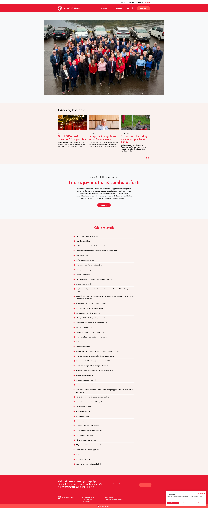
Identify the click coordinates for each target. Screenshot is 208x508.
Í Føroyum (122, 2)
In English (147, 2)
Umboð (130, 8)
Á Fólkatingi (131, 2)
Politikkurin (105, 8)
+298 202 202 (109, 498)
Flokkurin (118, 8)
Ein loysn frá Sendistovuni (105, 506)
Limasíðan (143, 8)
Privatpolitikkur (201, 493)
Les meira (104, 205)
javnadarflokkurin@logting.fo (114, 500)
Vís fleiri (146, 158)
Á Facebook (139, 2)
